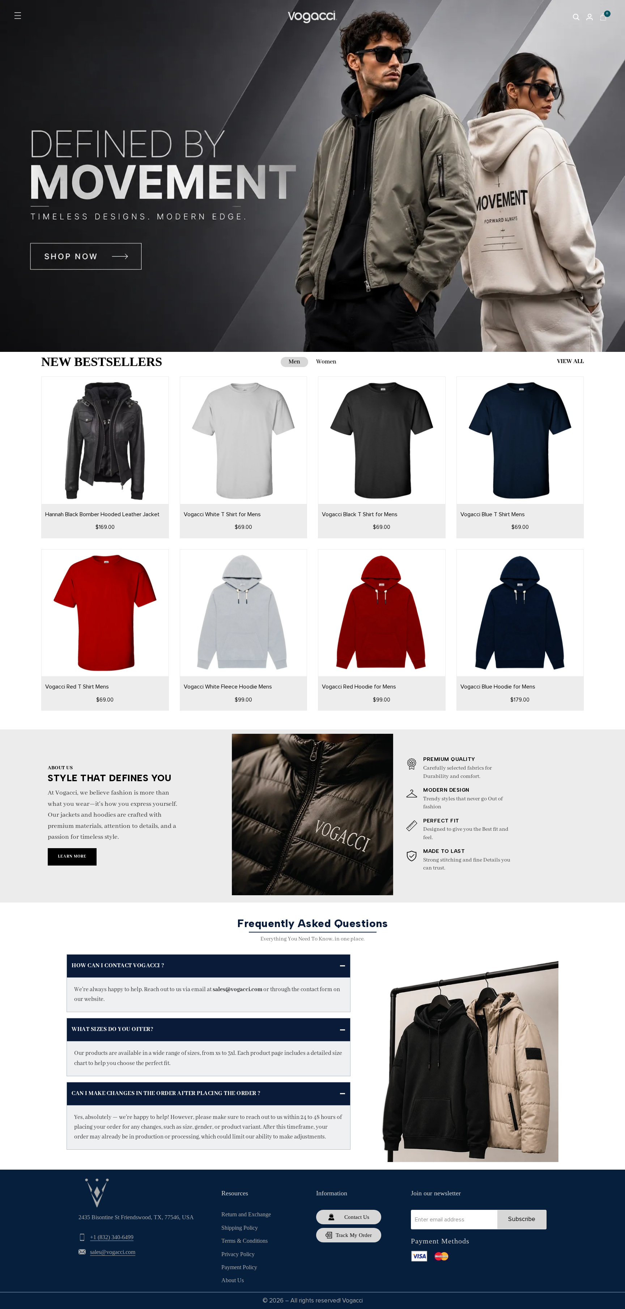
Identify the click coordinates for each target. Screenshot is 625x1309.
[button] (98, 482)
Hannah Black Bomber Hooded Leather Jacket (102, 514)
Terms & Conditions (244, 1241)
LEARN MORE (72, 856)
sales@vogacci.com (112, 1252)
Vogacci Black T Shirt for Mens (359, 514)
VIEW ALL (570, 361)
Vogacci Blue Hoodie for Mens (497, 687)
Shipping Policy (239, 1228)
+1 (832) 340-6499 (111, 1237)
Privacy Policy (238, 1254)
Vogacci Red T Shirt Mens (77, 687)
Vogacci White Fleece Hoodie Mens (228, 687)
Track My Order (354, 1235)
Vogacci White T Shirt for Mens (222, 514)
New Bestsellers (101, 362)
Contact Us (356, 1217)
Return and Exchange (246, 1214)
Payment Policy (239, 1267)
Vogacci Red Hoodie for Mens (359, 687)
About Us (232, 1280)
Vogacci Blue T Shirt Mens (492, 514)
